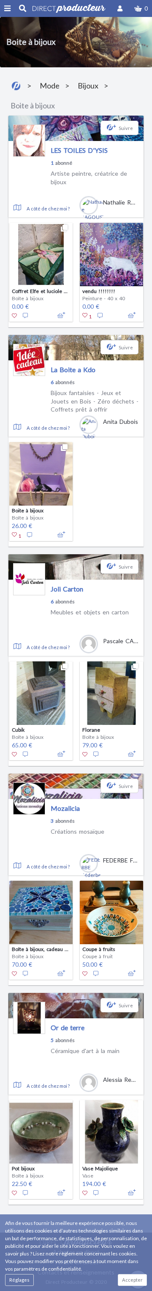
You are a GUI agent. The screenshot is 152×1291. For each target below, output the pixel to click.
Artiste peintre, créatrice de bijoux (89, 177)
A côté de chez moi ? (48, 208)
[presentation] (13, 267)
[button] (141, 8)
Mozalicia (65, 808)
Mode (50, 85)
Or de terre (67, 1027)
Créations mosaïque (77, 831)
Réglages (19, 1280)
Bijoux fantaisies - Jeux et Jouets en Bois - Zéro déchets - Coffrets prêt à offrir (94, 401)
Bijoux (88, 85)
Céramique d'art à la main (85, 1050)
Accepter (132, 1280)
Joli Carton (67, 589)
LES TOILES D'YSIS (79, 150)
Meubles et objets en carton (90, 612)
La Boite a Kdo (73, 369)
